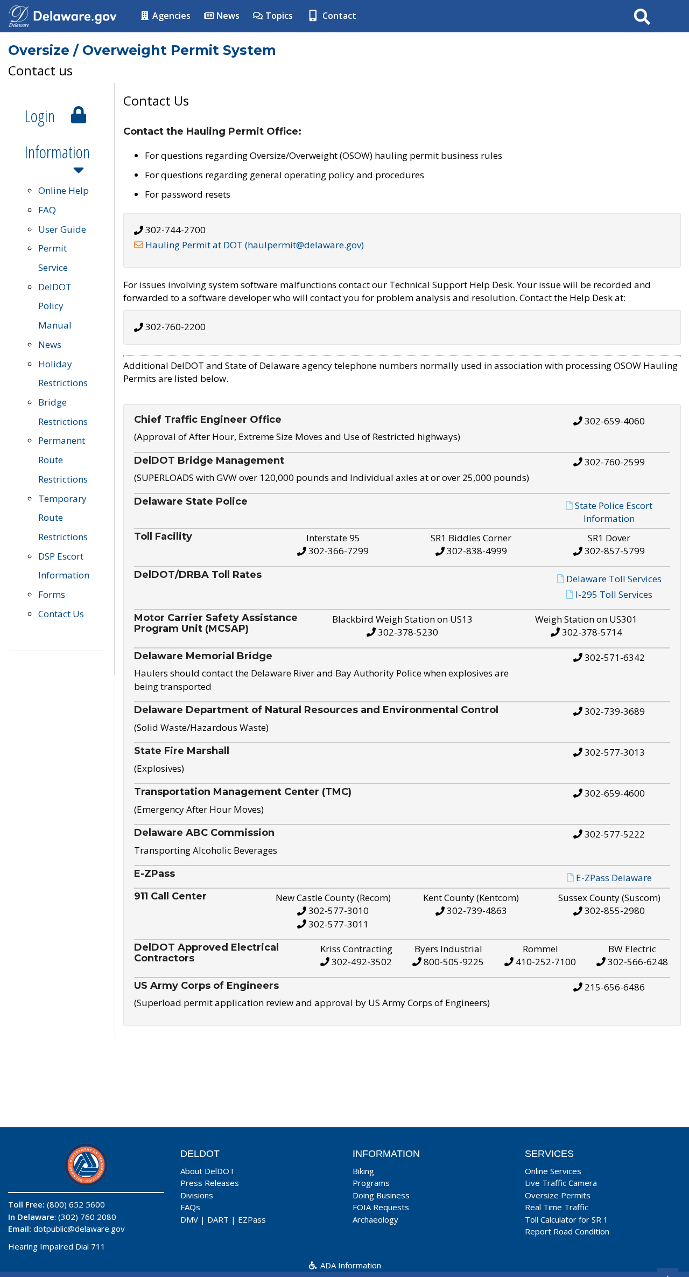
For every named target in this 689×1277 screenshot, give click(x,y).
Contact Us (61, 614)
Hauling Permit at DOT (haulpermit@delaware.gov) (254, 245)
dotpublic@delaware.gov (79, 1228)
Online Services (553, 1171)
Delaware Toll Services (614, 579)
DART (218, 1219)
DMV (189, 1219)
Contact (338, 16)
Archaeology (375, 1219)
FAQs (190, 1207)
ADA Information (349, 1265)
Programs (371, 1182)
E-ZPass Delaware (614, 877)
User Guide (62, 229)
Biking (363, 1171)
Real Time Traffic (556, 1207)
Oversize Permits (557, 1195)
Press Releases (209, 1182)
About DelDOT (207, 1171)
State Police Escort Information (613, 512)
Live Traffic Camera (561, 1182)
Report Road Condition (567, 1231)
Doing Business (381, 1195)
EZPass (252, 1219)
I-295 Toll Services (613, 594)
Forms (51, 594)
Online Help (63, 190)
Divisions (196, 1195)
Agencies (170, 16)
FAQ (47, 210)
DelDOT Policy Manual (55, 306)
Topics (278, 16)
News (227, 16)
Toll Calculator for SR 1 (566, 1219)
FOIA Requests (381, 1207)
